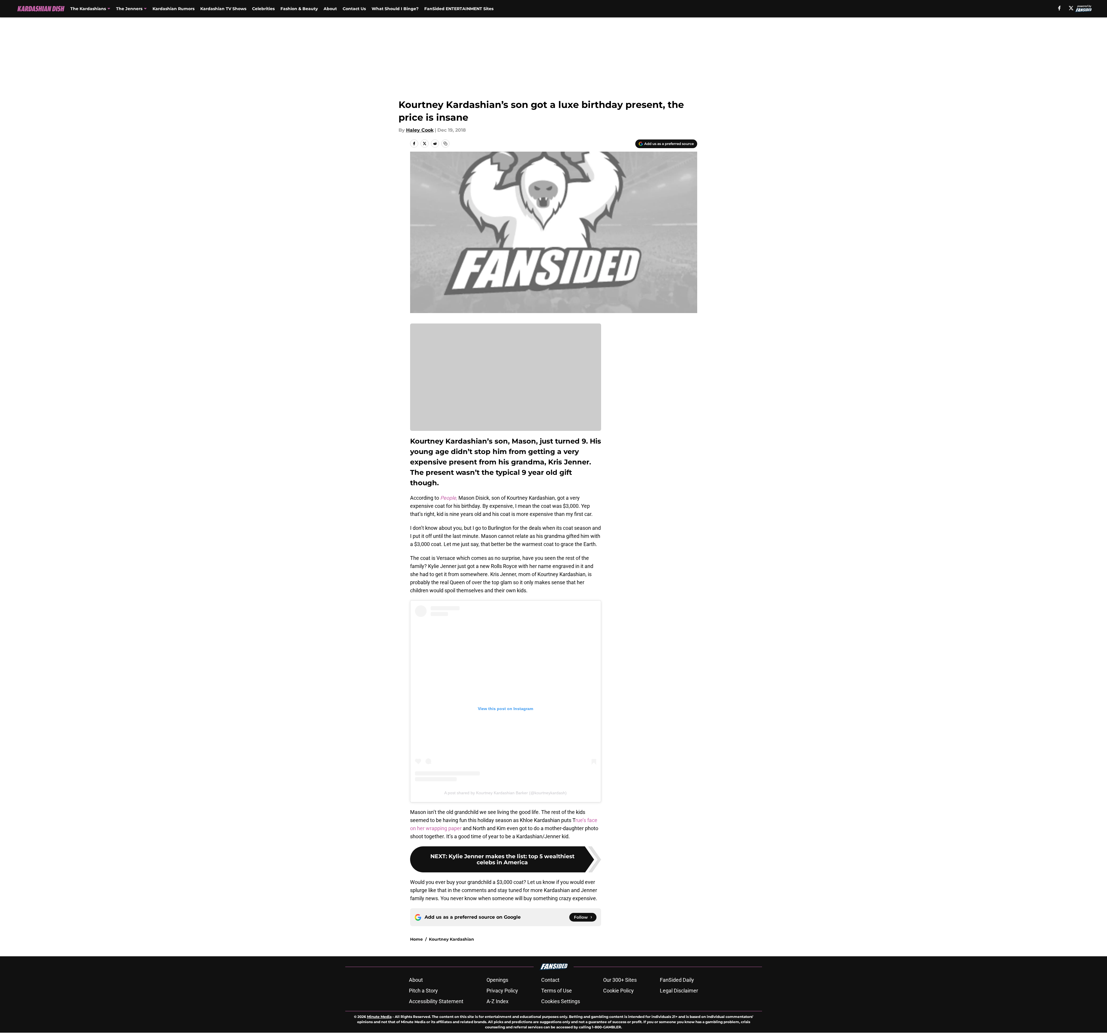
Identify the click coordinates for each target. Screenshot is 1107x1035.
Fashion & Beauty (299, 8)
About (330, 8)
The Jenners (129, 8)
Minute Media (379, 1016)
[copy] (445, 143)
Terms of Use (556, 991)
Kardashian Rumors (173, 8)
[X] (1071, 8)
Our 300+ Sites (620, 980)
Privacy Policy (502, 991)
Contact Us (354, 8)
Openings (497, 980)
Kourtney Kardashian (451, 939)
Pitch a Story (423, 991)
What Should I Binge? (395, 8)
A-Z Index (497, 1001)
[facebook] (1059, 8)
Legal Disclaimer (679, 991)
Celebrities (263, 8)
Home (416, 939)
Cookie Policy (618, 991)
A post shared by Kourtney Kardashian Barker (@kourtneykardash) (505, 793)
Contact (550, 980)
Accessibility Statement (436, 1001)
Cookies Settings (560, 1001)
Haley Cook (420, 130)
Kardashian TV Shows (223, 8)
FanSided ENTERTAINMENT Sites (458, 8)
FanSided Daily (677, 980)
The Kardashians (88, 8)
